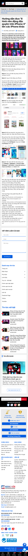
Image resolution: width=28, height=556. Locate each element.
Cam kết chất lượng (6, 448)
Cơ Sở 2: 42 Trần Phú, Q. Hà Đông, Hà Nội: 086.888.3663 (20, 466)
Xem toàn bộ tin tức (13, 390)
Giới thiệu (3, 467)
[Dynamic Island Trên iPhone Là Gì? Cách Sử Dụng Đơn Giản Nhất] (5, 321)
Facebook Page (6, 295)
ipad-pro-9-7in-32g (15, 221)
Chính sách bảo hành (7, 283)
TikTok (4, 298)
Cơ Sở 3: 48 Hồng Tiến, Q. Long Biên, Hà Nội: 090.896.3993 (20, 472)
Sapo (18, 550)
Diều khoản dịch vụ (6, 461)
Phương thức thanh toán (20, 448)
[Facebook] (12, 405)
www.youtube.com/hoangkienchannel (16, 202)
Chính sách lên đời (7, 286)
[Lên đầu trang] (24, 542)
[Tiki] (9, 529)
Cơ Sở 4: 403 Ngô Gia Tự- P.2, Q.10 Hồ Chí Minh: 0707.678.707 (20, 477)
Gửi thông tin (7, 256)
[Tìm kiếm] (22, 3)
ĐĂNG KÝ (24, 399)
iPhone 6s (6, 184)
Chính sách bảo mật (6, 450)
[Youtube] (15, 405)
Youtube (4, 301)
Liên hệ (4, 292)
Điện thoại (5, 271)
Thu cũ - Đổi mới (5, 452)
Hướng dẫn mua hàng (19, 444)
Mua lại (3, 454)
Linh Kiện (4, 277)
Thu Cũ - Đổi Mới (6, 280)
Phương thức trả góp (19, 454)
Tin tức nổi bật (8, 307)
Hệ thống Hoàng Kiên (14, 436)
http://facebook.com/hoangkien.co (14, 197)
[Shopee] (2, 529)
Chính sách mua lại (7, 289)
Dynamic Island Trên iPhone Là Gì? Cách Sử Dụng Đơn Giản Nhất (17, 320)
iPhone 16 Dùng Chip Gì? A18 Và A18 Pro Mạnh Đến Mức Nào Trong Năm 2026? (17, 312)
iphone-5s (7, 221)
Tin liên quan (8, 356)
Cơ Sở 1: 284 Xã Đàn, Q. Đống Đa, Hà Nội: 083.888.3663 (20, 461)
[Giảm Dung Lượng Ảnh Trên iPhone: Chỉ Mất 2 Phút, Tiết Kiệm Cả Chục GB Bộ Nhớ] (5, 329)
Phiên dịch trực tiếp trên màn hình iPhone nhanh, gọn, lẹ (12, 378)
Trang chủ (4, 268)
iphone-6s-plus (9, 220)
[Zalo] (8, 405)
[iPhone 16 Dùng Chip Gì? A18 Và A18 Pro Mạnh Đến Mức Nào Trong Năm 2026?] (5, 313)
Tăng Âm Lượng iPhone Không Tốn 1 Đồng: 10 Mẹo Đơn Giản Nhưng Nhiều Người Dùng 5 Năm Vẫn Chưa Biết (18, 338)
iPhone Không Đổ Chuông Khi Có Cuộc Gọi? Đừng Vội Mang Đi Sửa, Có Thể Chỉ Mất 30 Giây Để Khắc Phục (17, 347)
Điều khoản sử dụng (6, 463)
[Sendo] (13, 529)
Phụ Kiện (4, 274)
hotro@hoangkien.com (10, 507)
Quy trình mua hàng (19, 446)
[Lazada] (6, 529)
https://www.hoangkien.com (14, 198)
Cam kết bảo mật (5, 465)
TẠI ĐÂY (12, 70)
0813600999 (14, 423)
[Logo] (3, 3)
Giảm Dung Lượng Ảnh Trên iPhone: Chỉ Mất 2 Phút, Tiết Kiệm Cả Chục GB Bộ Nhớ (17, 329)
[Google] (19, 405)
